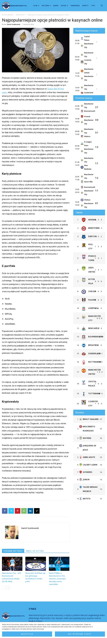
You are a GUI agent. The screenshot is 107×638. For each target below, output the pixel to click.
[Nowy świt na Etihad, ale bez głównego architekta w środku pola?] (35, 564)
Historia (45, 5)
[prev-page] (3, 587)
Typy (93, 5)
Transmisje (75, 5)
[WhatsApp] (24, 511)
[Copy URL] (37, 511)
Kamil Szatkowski (13, 24)
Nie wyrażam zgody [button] (80, 634)
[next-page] (8, 587)
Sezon (63, 5)
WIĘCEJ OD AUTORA (35, 551)
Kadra (55, 5)
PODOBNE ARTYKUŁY (13, 551)
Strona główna (7, 15)
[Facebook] (5, 511)
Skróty (85, 5)
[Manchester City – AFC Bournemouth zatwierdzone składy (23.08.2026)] (12, 564)
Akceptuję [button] (27, 634)
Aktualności (20, 15)
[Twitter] (11, 511)
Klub (35, 5)
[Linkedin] (30, 511)
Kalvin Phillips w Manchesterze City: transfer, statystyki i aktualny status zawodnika (57, 578)
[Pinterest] (17, 511)
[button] (101, 5)
